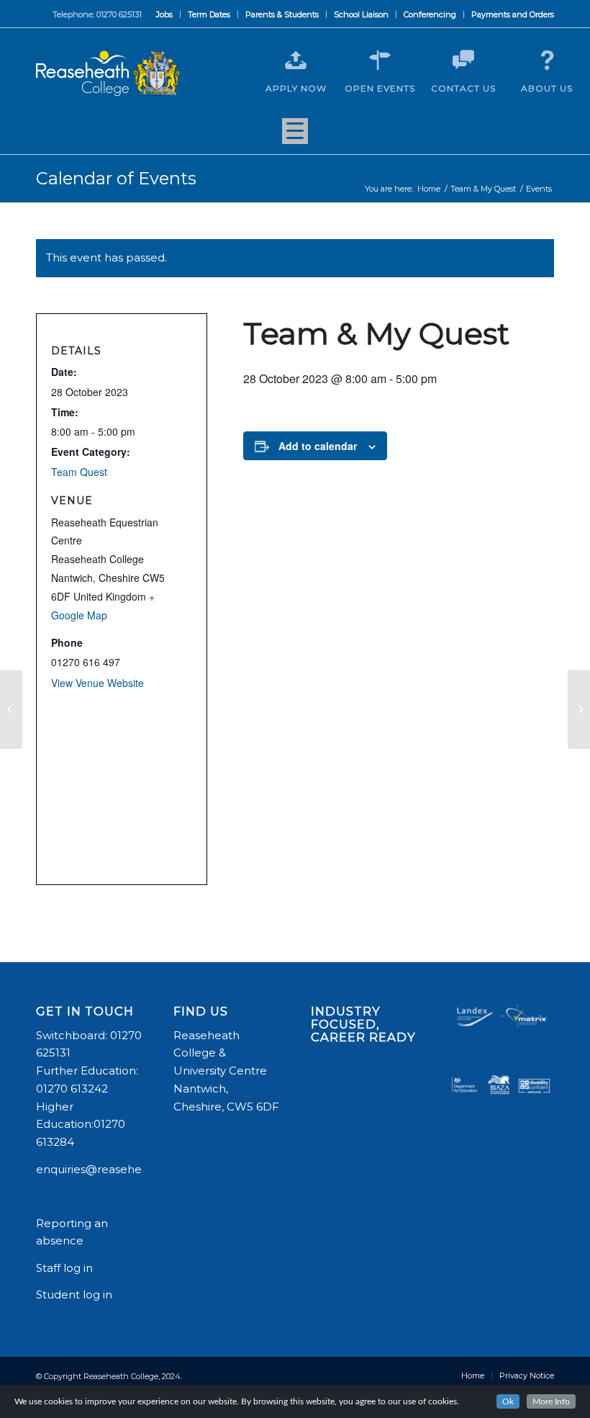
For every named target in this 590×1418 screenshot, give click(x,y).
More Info (551, 1401)
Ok (508, 1401)
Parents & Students (282, 14)
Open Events (380, 88)
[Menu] (295, 136)
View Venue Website (97, 683)
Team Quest (79, 472)
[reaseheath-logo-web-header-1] (108, 73)
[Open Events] (380, 60)
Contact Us (463, 88)
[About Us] (547, 60)
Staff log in (64, 1268)
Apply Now (296, 88)
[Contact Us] (463, 60)
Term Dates (209, 14)
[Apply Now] (296, 60)
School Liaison (361, 14)
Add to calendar (317, 446)
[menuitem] (165, 14)
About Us (547, 88)
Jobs (164, 14)
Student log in (75, 1294)
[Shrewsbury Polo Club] (11, 709)
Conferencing (430, 14)
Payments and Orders (512, 14)
